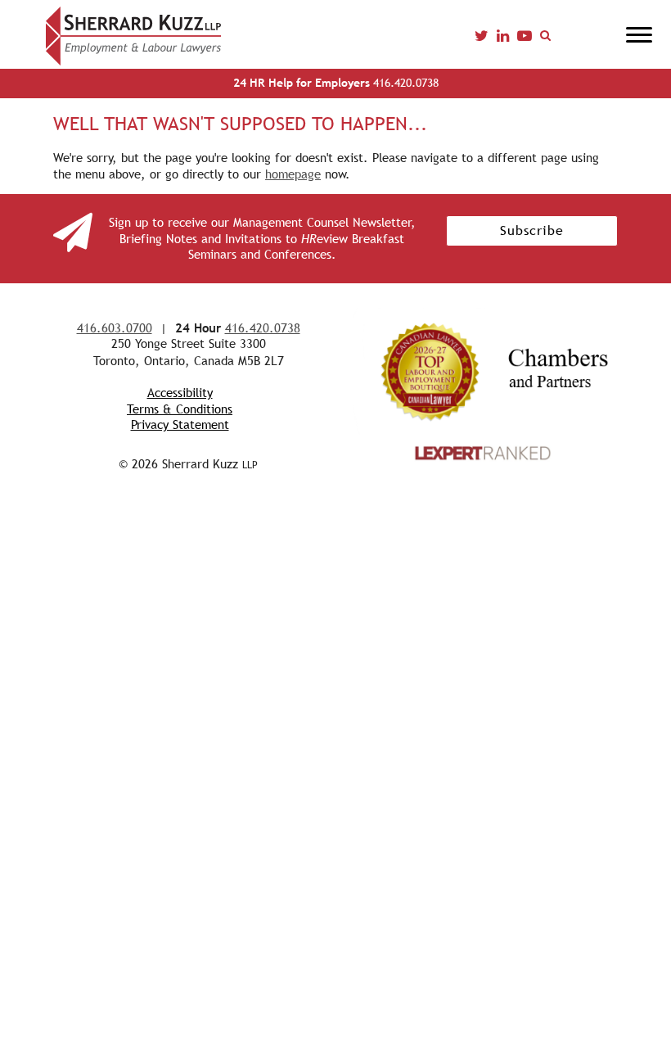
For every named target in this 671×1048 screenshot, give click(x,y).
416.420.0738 (336, 82)
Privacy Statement (180, 424)
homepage (293, 174)
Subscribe (532, 230)
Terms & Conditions (179, 409)
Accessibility (180, 393)
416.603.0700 (114, 328)
